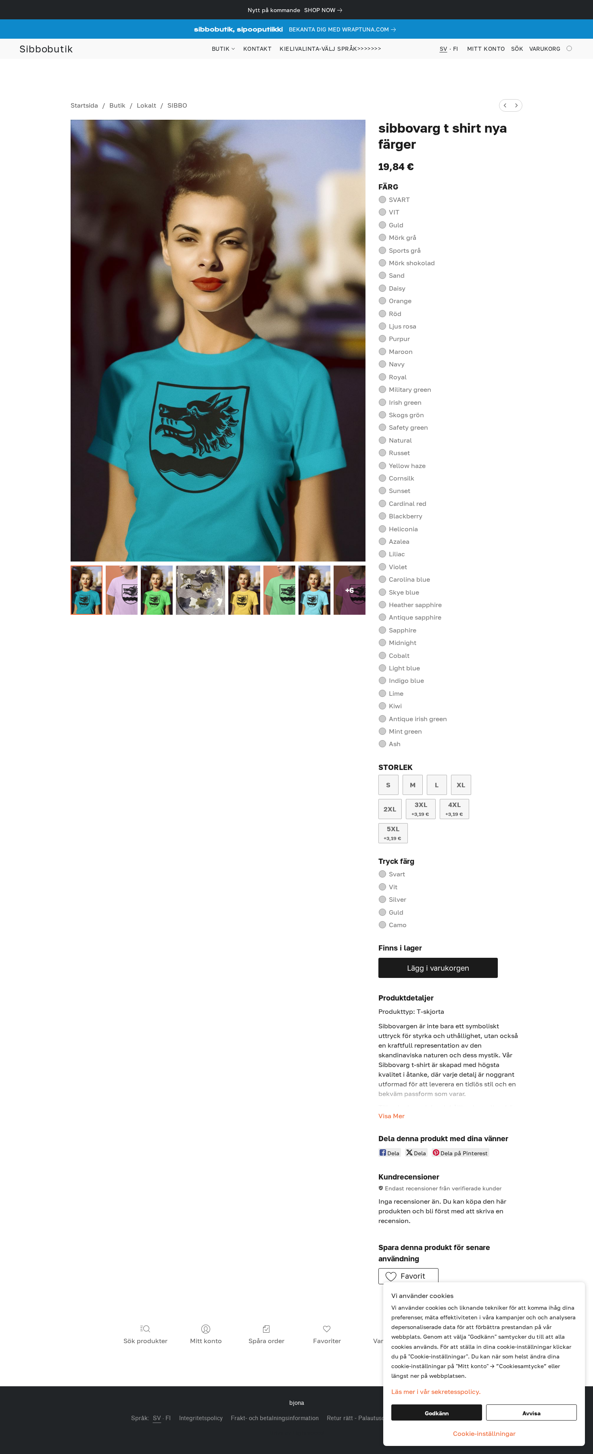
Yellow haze (407, 466)
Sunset (399, 491)
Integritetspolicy (201, 1418)
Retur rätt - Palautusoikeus (363, 1418)
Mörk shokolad (412, 263)
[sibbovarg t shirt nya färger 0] (86, 590)
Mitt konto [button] (486, 48)
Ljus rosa (402, 326)
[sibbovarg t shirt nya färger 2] (157, 590)
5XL (392, 833)
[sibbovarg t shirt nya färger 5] (279, 590)
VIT (394, 212)
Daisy (397, 288)
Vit (393, 887)
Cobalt (399, 655)
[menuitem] (505, 105)
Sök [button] (517, 48)
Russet (399, 453)
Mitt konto (206, 1341)
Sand (397, 275)
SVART (399, 200)
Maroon (401, 351)
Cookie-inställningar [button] (484, 1433)
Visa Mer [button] (391, 1116)
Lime (396, 693)
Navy (397, 364)
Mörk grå (402, 237)
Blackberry (405, 516)
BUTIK (222, 48)
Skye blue (404, 592)
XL (461, 785)
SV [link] (157, 1418)
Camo (398, 925)
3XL (420, 809)
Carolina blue (409, 579)
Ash (395, 744)
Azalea (399, 541)
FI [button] (455, 48)
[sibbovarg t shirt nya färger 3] (200, 590)
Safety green (408, 427)
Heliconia (403, 529)
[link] (324, 10)
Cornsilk (401, 478)
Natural (400, 440)
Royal (398, 377)
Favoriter (327, 1341)
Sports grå (405, 250)
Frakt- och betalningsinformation (275, 1418)
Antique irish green (418, 719)
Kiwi (395, 706)
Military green (410, 389)
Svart (397, 874)
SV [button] (443, 48)
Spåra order (266, 1341)
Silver (397, 899)
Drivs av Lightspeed (296, 1432)
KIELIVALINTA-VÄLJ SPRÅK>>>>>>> (330, 48)
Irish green (405, 402)
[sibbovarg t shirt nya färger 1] (122, 590)
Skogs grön (406, 415)
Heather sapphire (415, 605)
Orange (400, 301)
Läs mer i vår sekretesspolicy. (436, 1391)
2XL (390, 809)
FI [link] (168, 1418)
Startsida (84, 105)
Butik (117, 105)
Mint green (405, 731)
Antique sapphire (415, 617)
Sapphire (402, 630)
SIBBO (177, 105)
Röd (395, 314)
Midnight (402, 643)
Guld (396, 225)
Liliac (397, 554)
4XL (454, 809)
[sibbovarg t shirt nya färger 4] (244, 590)
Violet (398, 567)
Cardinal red (407, 503)
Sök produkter (145, 1341)
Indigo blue (406, 680)
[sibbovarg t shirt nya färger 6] (314, 590)
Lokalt (146, 105)
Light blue (404, 668)
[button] (46, 49)
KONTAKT (257, 48)
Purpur (399, 339)
